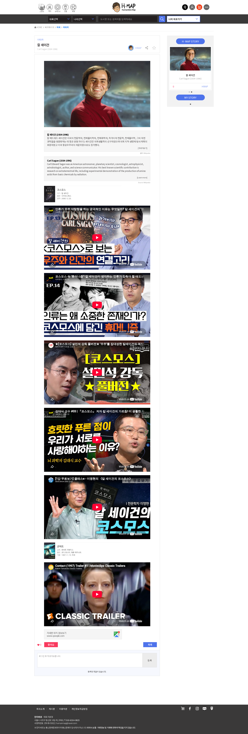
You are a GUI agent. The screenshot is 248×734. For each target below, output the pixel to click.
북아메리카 (49, 27)
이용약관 (63, 708)
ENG (206, 7)
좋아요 (51, 644)
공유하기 (147, 48)
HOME (39, 27)
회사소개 (40, 708)
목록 (150, 644)
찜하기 (154, 48)
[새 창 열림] (182, 708)
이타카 (66, 27)
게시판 (52, 708)
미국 (58, 27)
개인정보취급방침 (79, 708)
